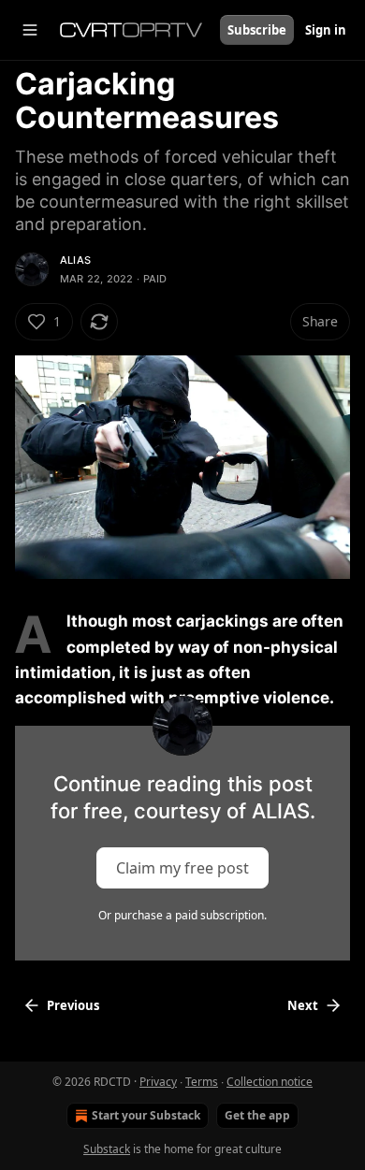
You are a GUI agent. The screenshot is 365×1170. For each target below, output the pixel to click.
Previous (73, 1005)
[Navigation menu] (30, 30)
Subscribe (256, 30)
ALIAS (75, 260)
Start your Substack (146, 1115)
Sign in (325, 30)
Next (302, 1005)
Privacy (158, 1082)
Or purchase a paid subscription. (182, 915)
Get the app (257, 1115)
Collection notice (269, 1082)
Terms (201, 1082)
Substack (106, 1149)
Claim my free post (182, 868)
